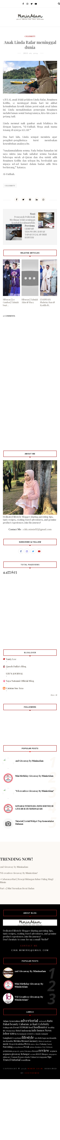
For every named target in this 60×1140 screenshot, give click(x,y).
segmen (53, 1051)
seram (32, 1054)
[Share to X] (23, 199)
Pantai (49, 1044)
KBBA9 (13, 1033)
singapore (53, 1054)
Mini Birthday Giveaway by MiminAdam (34, 776)
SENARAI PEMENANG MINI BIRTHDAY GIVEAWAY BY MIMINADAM (34, 807)
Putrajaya (28, 1051)
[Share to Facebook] (16, 199)
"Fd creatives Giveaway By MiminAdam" (34, 791)
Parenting (8, 1046)
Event (16, 1027)
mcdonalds (51, 1038)
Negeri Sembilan (16, 1044)
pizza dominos (36, 1047)
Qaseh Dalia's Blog (16, 666)
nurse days (34, 1044)
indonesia (26, 1030)
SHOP (38, 1054)
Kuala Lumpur (42, 1033)
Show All (54, 695)
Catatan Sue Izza (14, 688)
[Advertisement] (30, 416)
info (34, 1030)
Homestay (10, 1030)
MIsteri (41, 1041)
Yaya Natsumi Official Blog (20, 680)
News (27, 1043)
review (43, 1050)
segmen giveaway (11, 1054)
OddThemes (32, 1073)
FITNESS (24, 1027)
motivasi (48, 1041)
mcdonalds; (8, 1041)
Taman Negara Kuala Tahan (23, 1057)
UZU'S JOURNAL (14, 673)
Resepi (35, 1051)
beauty (14, 1024)
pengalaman (18, 1047)
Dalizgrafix (8, 1027)
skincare (7, 1057)
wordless (25, 1060)
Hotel (18, 1030)
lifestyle (28, 1037)
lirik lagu (42, 1038)
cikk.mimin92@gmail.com (37, 529)
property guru (18, 1051)
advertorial (29, 1020)
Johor (6, 1033)
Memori (25, 1040)
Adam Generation (11, 1021)
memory (34, 1040)
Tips (49, 1056)
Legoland (17, 1038)
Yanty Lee (11, 659)
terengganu (41, 1057)
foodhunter (40, 1027)
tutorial (16, 1060)
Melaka (17, 1040)
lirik (36, 1038)
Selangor (25, 1054)
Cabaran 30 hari (28, 1024)
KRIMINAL (31, 1034)
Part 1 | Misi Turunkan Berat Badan (17, 888)
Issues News (44, 1030)
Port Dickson (47, 1047)
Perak (26, 1046)
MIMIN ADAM (35, 1068)
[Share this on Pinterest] (30, 199)
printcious (7, 1051)
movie (6, 1043)
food (31, 1027)
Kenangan (21, 1033)
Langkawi (7, 1037)
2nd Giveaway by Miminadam (29, 760)
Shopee (45, 1054)
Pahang (43, 1044)
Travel (7, 1060)
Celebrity (30, 36)
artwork (43, 1021)
